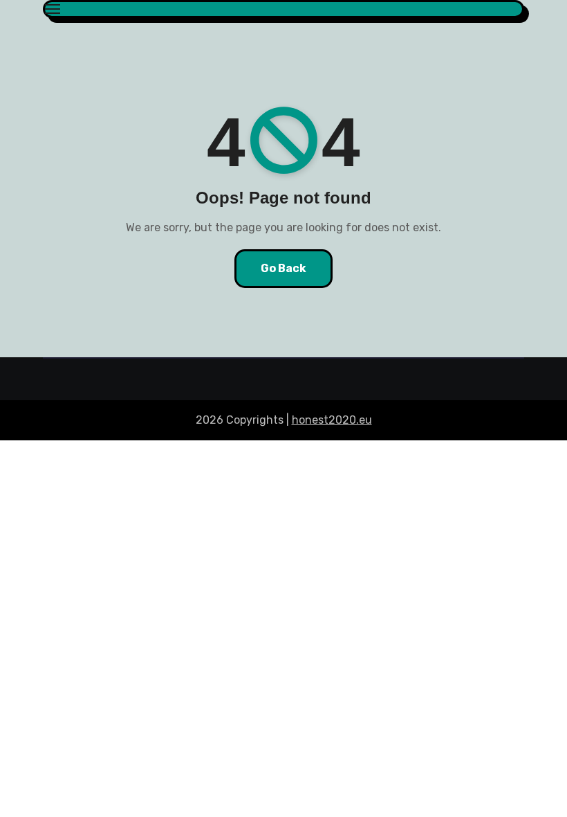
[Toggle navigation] (52, 9)
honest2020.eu (332, 420)
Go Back (283, 268)
